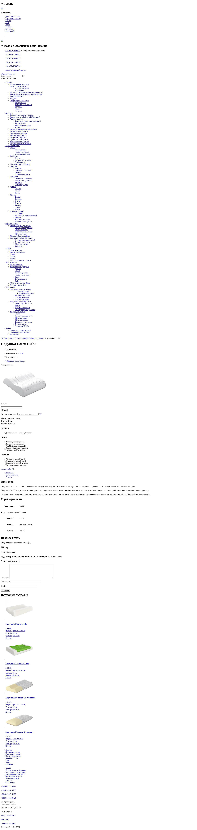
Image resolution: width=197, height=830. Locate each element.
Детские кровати (16, 119)
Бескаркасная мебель (18, 285)
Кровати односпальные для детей (28, 121)
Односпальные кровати (19, 140)
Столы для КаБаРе (22, 299)
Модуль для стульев (17, 312)
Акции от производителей (20, 330)
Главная (4, 338)
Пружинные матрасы (18, 86)
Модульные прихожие (23, 181)
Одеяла (17, 109)
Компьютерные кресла (23, 232)
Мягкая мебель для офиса (20, 236)
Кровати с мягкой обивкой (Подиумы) (25, 117)
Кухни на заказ (20, 150)
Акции (8, 328)
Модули (13, 195)
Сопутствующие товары (19, 101)
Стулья (12, 254)
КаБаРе (8, 248)
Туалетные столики (22, 174)
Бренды (8, 27)
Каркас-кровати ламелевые (20, 144)
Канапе (17, 277)
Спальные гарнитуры (18, 133)
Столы (12, 256)
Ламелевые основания (23, 105)
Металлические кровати (19, 142)
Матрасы (8, 82)
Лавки (12, 258)
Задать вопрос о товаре (15, 361)
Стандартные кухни (22, 154)
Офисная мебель (11, 224)
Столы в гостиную (22, 297)
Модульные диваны (22, 275)
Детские (13, 187)
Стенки (17, 158)
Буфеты (18, 201)
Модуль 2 (13, 99)
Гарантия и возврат (13, 19)
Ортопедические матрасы (15, 772)
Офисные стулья (21, 234)
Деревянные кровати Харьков (21, 115)
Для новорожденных (23, 125)
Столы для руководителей (25, 240)
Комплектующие (16, 211)
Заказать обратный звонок (15, 70)
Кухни (12, 148)
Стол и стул (10, 287)
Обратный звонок (8, 74)
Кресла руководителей (23, 228)
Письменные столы (22, 242)
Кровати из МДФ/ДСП (19, 131)
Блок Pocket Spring (22, 88)
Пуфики (18, 281)
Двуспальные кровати (18, 135)
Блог (7, 23)
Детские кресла (21, 324)
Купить (4, 410)
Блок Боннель (20, 90)
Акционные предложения (20, 332)
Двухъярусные (20, 123)
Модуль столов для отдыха (20, 289)
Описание (9, 473)
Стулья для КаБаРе (22, 326)
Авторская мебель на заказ (20, 260)
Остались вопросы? (8, 823)
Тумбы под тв (20, 162)
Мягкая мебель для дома (19, 267)
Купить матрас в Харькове (15, 770)
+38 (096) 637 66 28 (12, 62)
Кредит (8, 21)
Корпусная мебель (12, 146)
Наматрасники (20, 103)
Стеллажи (18, 213)
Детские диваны (21, 279)
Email (3, 586)
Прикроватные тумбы (23, 222)
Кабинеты (18, 246)
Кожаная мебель (16, 265)
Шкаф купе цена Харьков (20, 164)
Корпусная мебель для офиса (21, 238)
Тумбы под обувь (21, 185)
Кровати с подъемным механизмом (24, 129)
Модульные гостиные (23, 160)
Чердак (17, 127)
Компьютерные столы (23, 304)
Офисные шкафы (21, 244)
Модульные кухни (22, 152)
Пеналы (18, 203)
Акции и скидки (11, 758)
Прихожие (14, 176)
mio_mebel (5, 819)
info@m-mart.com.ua (8, 815)
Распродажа (14, 334)
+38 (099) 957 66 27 (12, 51)
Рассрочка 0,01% (7, 469)
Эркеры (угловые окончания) (26, 215)
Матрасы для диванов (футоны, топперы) (26, 92)
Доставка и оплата (12, 17)
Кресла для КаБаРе (17, 252)
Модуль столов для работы (20, 301)
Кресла (17, 191)
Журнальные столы (22, 219)
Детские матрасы (16, 96)
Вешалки (18, 183)
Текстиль (18, 111)
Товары (11, 338)
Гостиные (14, 156)
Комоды (18, 172)
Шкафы (18, 197)
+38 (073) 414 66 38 (12, 58)
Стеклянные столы (26, 293)
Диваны (18, 269)
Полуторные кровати (18, 137)
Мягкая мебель (16, 250)
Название (5, 582)
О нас (7, 25)
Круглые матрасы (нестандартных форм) (26, 94)
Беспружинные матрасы (19, 84)
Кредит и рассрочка (13, 756)
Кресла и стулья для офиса (20, 226)
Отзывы (8, 477)
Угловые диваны (21, 273)
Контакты (9, 29)
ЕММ (20, 353)
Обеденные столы (22, 291)
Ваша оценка (6, 561)
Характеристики (11, 475)
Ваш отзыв (5, 578)
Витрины (18, 199)
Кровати (8, 113)
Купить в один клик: (9, 414)
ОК (40, 414)
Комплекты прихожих (23, 178)
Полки (17, 209)
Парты (17, 193)
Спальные (14, 166)
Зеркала (18, 217)
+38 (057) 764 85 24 (12, 66)
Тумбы (17, 207)
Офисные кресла (21, 230)
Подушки (18, 107)
